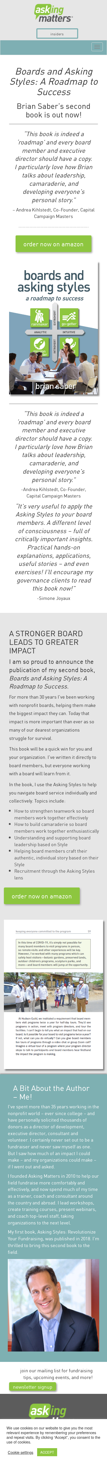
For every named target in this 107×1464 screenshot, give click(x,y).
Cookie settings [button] (20, 1452)
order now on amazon (53, 243)
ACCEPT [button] (47, 1452)
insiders (57, 33)
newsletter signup (32, 1386)
